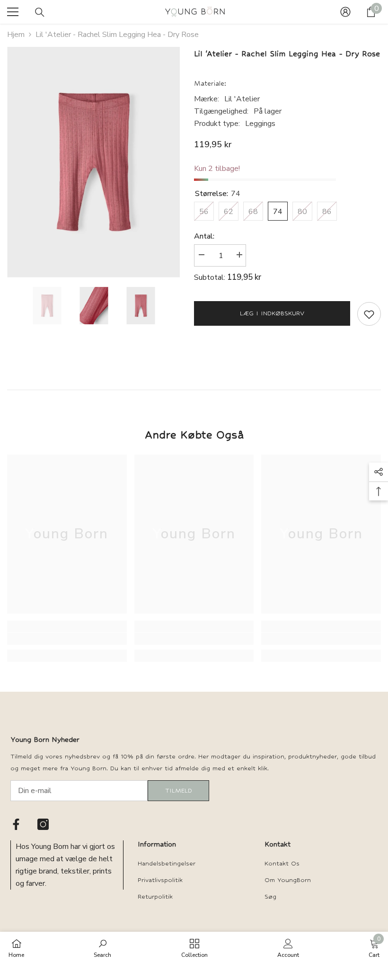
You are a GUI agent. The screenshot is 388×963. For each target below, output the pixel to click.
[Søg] (39, 12)
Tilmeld (178, 790)
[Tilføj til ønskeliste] (369, 314)
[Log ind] (345, 12)
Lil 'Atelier (242, 99)
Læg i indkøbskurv (272, 313)
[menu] (12, 12)
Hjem (16, 34)
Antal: (204, 236)
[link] (67, 639)
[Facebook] (16, 824)
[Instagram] (43, 824)
